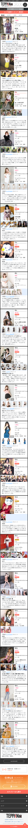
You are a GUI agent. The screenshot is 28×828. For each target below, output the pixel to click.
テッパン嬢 (3, 9)
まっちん (8, 709)
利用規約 (11, 819)
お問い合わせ (14, 821)
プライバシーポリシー (18, 819)
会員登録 (6, 819)
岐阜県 (8, 15)
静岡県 (20, 15)
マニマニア (8, 117)
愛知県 (2, 15)
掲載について (20, 821)
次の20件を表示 (14, 761)
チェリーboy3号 (10, 296)
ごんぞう (8, 371)
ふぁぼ (7, 78)
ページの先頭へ (14, 826)
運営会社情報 (7, 821)
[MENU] (25, 5)
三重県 (14, 15)
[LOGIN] (20, 5)
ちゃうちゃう (9, 41)
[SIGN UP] (16, 5)
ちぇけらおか (9, 154)
